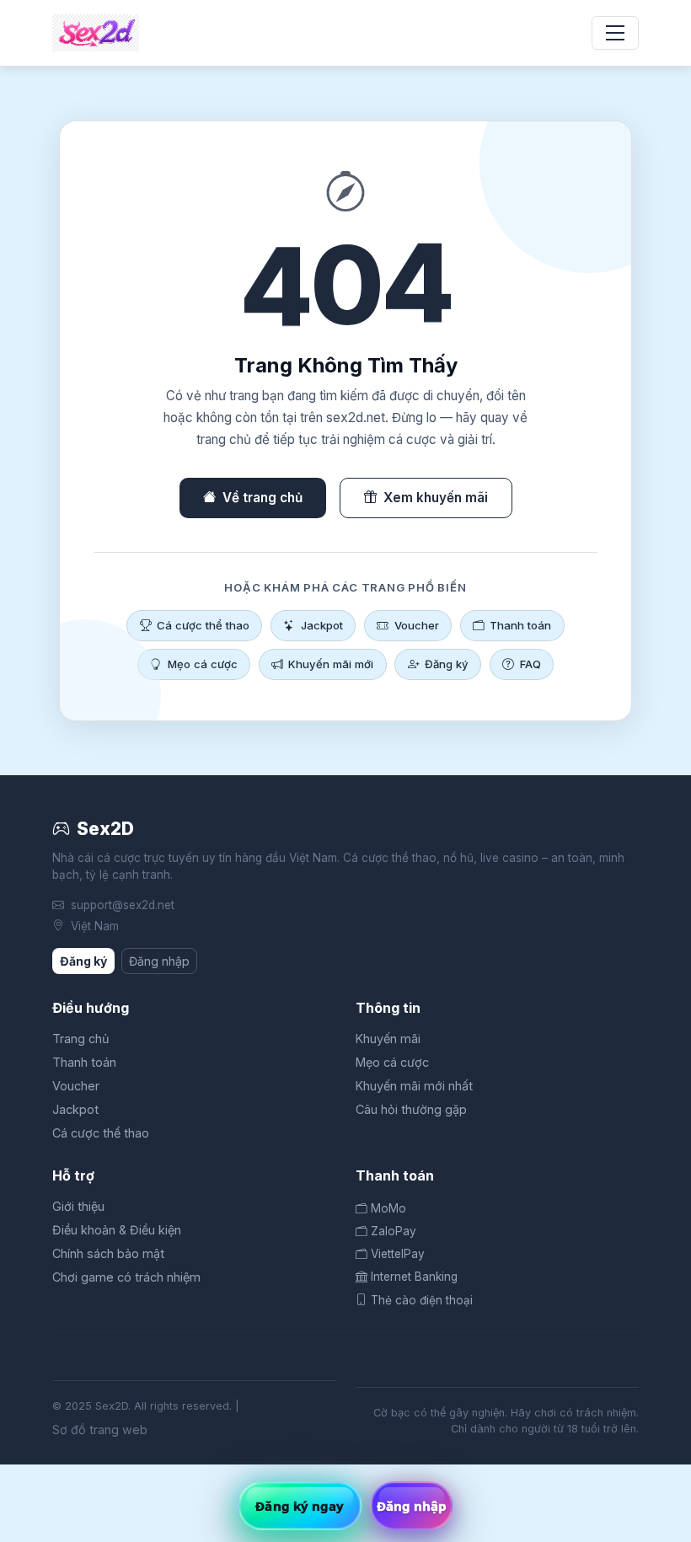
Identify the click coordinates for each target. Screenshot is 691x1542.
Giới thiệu (78, 1206)
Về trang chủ (262, 498)
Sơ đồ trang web (99, 1429)
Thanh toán (520, 625)
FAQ (530, 664)
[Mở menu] (615, 33)
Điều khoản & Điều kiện (116, 1230)
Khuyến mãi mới (330, 664)
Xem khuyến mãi (435, 498)
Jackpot (322, 625)
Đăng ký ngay (299, 1505)
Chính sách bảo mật (108, 1253)
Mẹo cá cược (203, 664)
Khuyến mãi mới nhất (414, 1086)
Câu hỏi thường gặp (411, 1109)
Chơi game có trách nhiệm (126, 1277)
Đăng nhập (159, 961)
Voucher (416, 625)
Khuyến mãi (388, 1038)
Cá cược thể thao (203, 625)
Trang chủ (81, 1038)
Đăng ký (447, 664)
